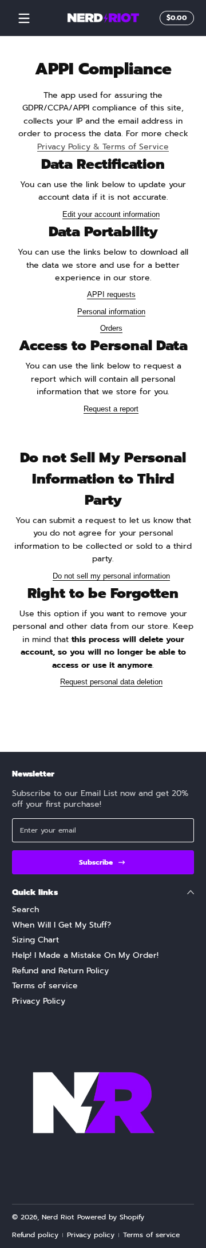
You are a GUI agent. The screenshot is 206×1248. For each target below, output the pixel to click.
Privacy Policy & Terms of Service (103, 147)
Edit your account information (111, 214)
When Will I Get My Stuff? (61, 925)
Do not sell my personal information (111, 576)
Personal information (111, 311)
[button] (175, 18)
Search (25, 910)
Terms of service (45, 986)
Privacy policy (90, 1235)
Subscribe (96, 862)
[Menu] (24, 18)
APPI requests (111, 294)
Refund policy (35, 1235)
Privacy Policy (38, 1001)
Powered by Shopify (110, 1217)
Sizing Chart (35, 940)
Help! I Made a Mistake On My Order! (85, 955)
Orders (111, 328)
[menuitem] (103, 910)
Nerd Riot (58, 1217)
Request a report (111, 409)
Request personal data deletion (111, 682)
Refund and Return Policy (60, 971)
